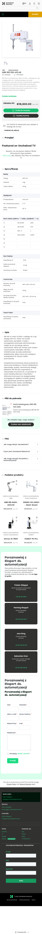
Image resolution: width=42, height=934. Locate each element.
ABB (3, 70)
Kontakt (35, 14)
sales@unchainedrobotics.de (12, 799)
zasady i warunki (23, 754)
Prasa (23, 834)
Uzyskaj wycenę (22, 116)
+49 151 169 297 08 (21, 645)
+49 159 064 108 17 (21, 619)
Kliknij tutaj (7, 156)
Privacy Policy (11, 784)
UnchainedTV (26, 839)
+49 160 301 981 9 (21, 597)
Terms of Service (25, 784)
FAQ (23, 832)
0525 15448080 (7, 807)
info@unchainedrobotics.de (11, 819)
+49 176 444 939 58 (21, 668)
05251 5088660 (7, 817)
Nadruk (33, 900)
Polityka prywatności (24, 900)
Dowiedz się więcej (11, 130)
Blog (23, 837)
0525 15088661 (7, 797)
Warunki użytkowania (12, 900)
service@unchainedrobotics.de (12, 810)
